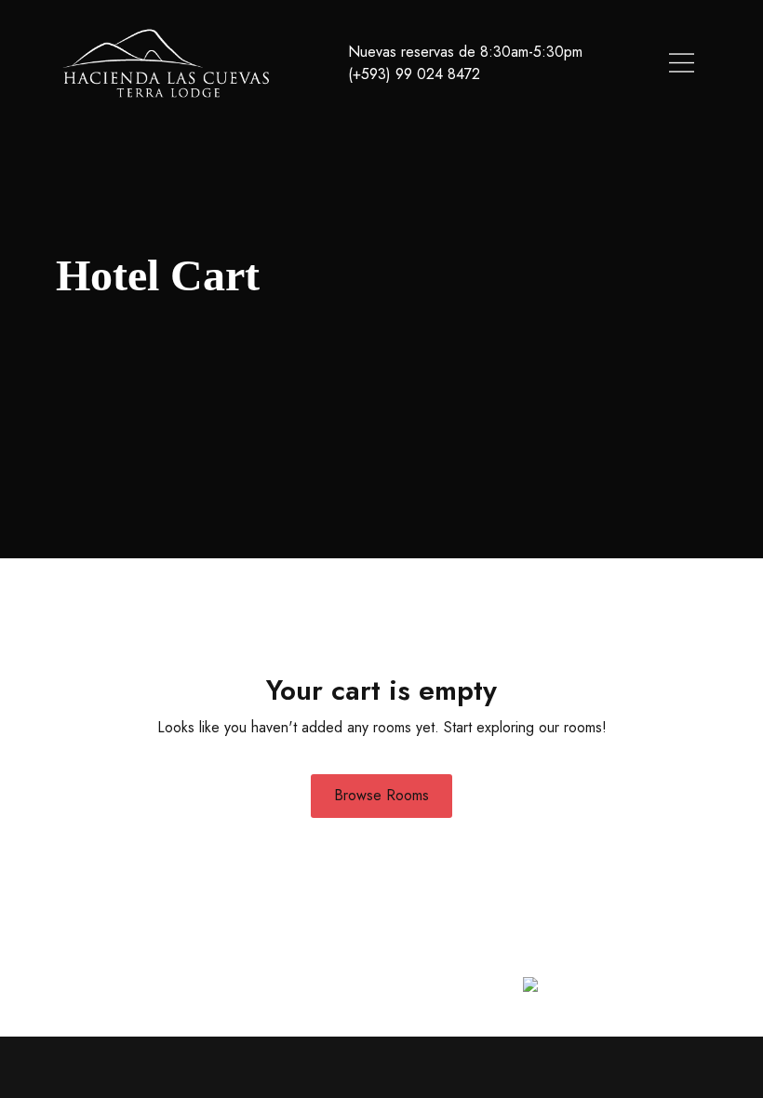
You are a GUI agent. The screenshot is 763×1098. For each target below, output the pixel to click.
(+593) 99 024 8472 (414, 74)
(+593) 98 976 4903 (491, 961)
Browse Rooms (381, 795)
